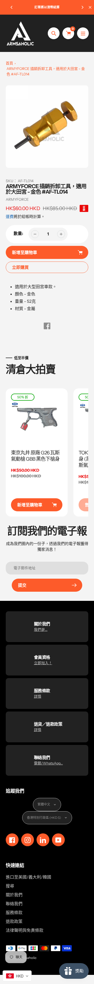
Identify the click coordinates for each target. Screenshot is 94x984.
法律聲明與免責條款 (24, 930)
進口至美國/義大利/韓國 (28, 877)
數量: (18, 233)
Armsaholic (28, 958)
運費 (10, 216)
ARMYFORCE (17, 199)
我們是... (41, 629)
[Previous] (11, 7)
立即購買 (20, 267)
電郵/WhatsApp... (48, 763)
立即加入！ (43, 663)
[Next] (82, 7)
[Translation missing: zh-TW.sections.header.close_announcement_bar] (90, 7)
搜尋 (10, 885)
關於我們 (14, 894)
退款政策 (14, 921)
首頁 (9, 63)
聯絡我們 (14, 903)
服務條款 (14, 912)
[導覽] (83, 33)
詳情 (37, 696)
